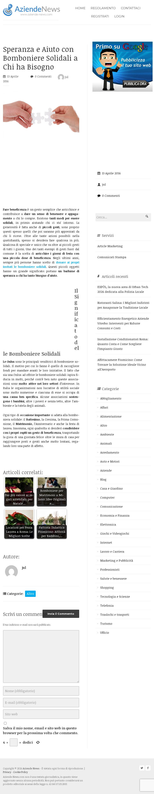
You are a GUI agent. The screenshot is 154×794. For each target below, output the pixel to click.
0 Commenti (43, 76)
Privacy (7, 772)
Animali (106, 443)
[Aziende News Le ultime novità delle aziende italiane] (31, 9)
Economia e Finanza (115, 515)
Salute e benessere (113, 578)
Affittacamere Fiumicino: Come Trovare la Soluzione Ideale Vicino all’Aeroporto (121, 364)
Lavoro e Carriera (112, 551)
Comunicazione (111, 506)
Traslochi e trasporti (114, 614)
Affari (104, 407)
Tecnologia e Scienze (115, 596)
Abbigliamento (110, 398)
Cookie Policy (20, 772)
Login (119, 16)
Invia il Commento (61, 613)
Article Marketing (110, 246)
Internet (106, 542)
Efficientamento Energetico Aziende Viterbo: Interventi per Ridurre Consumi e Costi (123, 323)
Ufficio (104, 632)
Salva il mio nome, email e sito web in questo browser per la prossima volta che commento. (40, 730)
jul (66, 77)
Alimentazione (111, 416)
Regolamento (103, 8)
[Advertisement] (41, 174)
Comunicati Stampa (111, 257)
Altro (30, 593)
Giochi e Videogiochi (114, 533)
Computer (107, 497)
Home (80, 8)
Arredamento (109, 452)
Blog (103, 479)
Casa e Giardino (111, 488)
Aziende (106, 470)
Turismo (106, 623)
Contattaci (131, 8)
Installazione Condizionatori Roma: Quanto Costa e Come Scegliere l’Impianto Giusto (122, 344)
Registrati (100, 16)
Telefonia (107, 605)
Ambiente (107, 434)
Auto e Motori (110, 461)
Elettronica (108, 524)
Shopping (107, 587)
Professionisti (110, 569)
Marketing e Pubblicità (116, 560)
